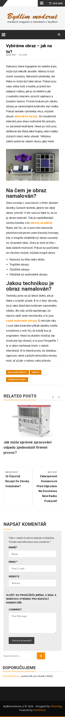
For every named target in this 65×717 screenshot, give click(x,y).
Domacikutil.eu (11, 676)
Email (13, 561)
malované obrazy (17, 372)
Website (14, 576)
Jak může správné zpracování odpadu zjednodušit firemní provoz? (27, 447)
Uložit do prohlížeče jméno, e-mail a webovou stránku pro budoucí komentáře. (31, 598)
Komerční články (17, 379)
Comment (15, 609)
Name (13, 547)
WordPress (39, 710)
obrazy (36, 372)
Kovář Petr (11, 54)
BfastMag (56, 706)
